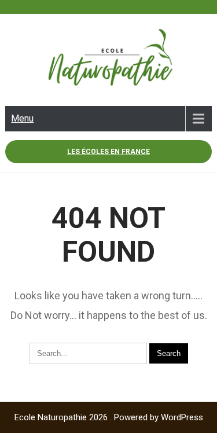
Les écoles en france (108, 152)
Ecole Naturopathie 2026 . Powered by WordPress (108, 417)
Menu (22, 118)
